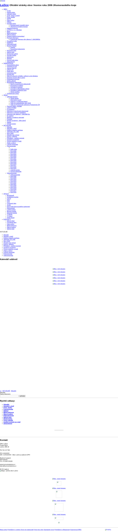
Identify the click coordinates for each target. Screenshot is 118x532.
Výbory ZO (10, 69)
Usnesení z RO (11, 73)
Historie (12, 47)
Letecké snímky (15, 170)
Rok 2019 (13, 162)
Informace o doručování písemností (17, 111)
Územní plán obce (12, 60)
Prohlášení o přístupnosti (62, 529)
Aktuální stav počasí (13, 135)
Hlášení (5, 411)
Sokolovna (10, 57)
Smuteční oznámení (13, 139)
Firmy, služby (11, 17)
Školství (9, 58)
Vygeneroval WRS (75, 529)
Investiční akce (11, 23)
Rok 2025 (13, 152)
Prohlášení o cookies (14, 529)
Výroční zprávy (11, 124)
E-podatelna (10, 109)
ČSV (8, 200)
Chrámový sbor (11, 203)
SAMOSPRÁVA (8, 63)
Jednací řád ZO (11, 68)
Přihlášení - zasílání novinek (15, 138)
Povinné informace (12, 38)
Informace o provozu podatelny (16, 112)
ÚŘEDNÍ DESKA (12, 97)
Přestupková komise (13, 79)
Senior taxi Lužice (12, 54)
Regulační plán (11, 50)
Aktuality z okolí (11, 128)
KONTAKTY (7, 219)
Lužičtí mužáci (11, 209)
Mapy (8, 31)
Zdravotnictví (11, 61)
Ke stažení (10, 116)
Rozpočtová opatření (16, 85)
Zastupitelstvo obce (13, 65)
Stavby (9, 122)
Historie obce (11, 12)
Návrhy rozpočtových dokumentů (20, 84)
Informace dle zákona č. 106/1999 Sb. (18, 114)
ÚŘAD (5, 95)
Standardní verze (49, 529)
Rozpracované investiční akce (19, 25)
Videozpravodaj (12, 173)
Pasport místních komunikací (15, 36)
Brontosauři (10, 195)
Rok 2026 (13, 151)
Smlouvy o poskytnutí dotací (18, 101)
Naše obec (13, 149)
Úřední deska (14, 98)
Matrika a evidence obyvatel (15, 117)
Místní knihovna (11, 33)
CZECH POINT (11, 108)
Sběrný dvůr (10, 52)
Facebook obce (11, 222)
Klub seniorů (11, 208)
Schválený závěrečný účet (18, 90)
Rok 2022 (13, 157)
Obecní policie (11, 34)
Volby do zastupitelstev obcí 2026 (20, 103)
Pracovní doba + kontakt (14, 106)
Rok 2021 (13, 159)
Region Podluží (11, 46)
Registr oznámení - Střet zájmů (16, 120)
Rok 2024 (13, 154)
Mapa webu (3, 529)
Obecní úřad (10, 221)
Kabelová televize (12, 28)
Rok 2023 (13, 155)
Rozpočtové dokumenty (17, 49)
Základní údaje (11, 14)
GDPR (9, 18)
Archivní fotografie (15, 171)
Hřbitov (9, 22)
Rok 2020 (13, 160)
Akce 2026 (10, 133)
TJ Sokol (9, 216)
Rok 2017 (13, 165)
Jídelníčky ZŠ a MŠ (13, 132)
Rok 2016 (13, 167)
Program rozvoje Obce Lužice (16, 77)
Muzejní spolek (11, 211)
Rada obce (10, 71)
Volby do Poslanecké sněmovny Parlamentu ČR (25, 104)
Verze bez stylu (38, 529)
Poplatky (9, 119)
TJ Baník (9, 214)
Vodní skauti (10, 217)
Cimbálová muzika (12, 197)
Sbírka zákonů (11, 81)
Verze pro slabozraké (27, 529)
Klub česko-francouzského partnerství (18, 206)
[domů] (2, 0)
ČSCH (9, 198)
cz (0, 391)
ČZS (8, 202)
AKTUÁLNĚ (7, 125)
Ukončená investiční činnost (19, 26)
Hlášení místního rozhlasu (15, 130)
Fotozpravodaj (11, 146)
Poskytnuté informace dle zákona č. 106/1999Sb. (25, 39)
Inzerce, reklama (12, 136)
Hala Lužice (10, 20)
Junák (9, 205)
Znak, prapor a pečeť (13, 15)
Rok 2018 (13, 163)
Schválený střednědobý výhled (19, 89)
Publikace (10, 42)
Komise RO (10, 74)
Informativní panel (15, 100)
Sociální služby (11, 55)
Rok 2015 (13, 168)
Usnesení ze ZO (12, 66)
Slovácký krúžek (12, 213)
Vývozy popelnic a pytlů (14, 141)
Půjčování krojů (11, 44)
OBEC (5, 9)
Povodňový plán (12, 41)
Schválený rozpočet (16, 87)
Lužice (4, 5)
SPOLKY (6, 194)
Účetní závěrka (15, 92)
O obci (9, 11)
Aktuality (9, 127)
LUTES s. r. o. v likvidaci (14, 30)
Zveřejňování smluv (13, 93)
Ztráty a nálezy (11, 143)
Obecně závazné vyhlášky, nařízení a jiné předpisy (22, 76)
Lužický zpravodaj (12, 144)
